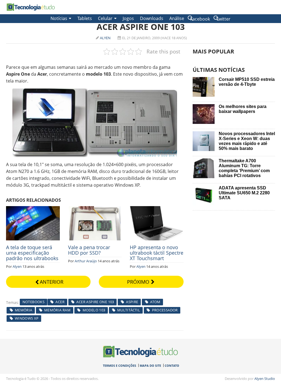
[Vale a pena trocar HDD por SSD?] (95, 209)
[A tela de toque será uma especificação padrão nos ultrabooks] (33, 209)
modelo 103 (94, 310)
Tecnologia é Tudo (30, 7)
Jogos (128, 18)
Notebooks (34, 301)
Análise (176, 18)
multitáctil (128, 310)
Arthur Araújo (86, 260)
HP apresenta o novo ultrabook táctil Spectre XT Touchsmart (156, 252)
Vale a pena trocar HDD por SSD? (89, 250)
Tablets (84, 18)
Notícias (58, 18)
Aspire (132, 301)
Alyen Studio (264, 378)
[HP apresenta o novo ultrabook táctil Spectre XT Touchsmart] (157, 209)
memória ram (57, 310)
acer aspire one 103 (95, 301)
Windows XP (27, 318)
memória (23, 310)
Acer (59, 301)
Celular (105, 18)
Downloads (151, 18)
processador (165, 310)
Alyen (105, 37)
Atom (155, 301)
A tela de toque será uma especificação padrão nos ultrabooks (32, 252)
